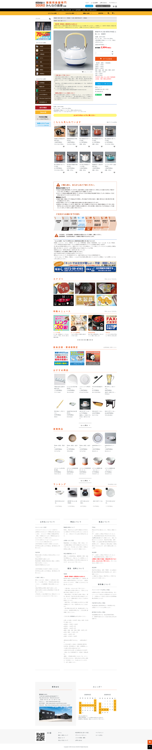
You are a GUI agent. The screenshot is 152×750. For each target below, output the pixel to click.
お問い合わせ (103, 2)
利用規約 (72, 616)
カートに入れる (107, 59)
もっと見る (84, 425)
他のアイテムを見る (112, 122)
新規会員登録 (89, 6)
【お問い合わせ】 (96, 538)
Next (114, 326)
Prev (55, 326)
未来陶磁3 (41, 82)
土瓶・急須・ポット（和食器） (64, 18)
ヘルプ (87, 2)
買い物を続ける (99, 91)
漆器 (41, 62)
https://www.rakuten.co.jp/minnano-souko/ (56, 703)
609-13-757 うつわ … (110, 411)
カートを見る (99, 735)
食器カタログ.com (43, 124)
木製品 (41, 66)
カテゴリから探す (52, 13)
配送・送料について (63, 735)
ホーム (60, 732)
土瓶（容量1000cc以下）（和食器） (80, 18)
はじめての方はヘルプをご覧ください (85, 115)
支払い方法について (63, 740)
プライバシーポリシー (80, 735)
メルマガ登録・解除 (80, 737)
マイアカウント (113, 2)
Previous (56, 494)
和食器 (41, 46)
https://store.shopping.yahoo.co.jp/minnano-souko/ (57, 705)
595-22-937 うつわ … (97, 411)
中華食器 (42, 54)
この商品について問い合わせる (103, 84)
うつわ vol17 (42, 90)
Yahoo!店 (43, 112)
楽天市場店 (43, 108)
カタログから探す (70, 13)
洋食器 (41, 50)
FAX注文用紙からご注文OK (103, 6)
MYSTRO (100, 13)
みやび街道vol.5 (43, 94)
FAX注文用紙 (43, 118)
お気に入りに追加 (88, 72)
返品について (98, 87)
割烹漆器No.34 (43, 102)
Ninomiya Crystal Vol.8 (45, 98)
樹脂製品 (42, 73)
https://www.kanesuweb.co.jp (53, 701)
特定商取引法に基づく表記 (101, 89)
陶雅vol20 (41, 86)
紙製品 (41, 69)
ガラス (41, 58)
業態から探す (86, 13)
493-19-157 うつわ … (85, 411)
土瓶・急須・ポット (62, 20)
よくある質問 (94, 2)
